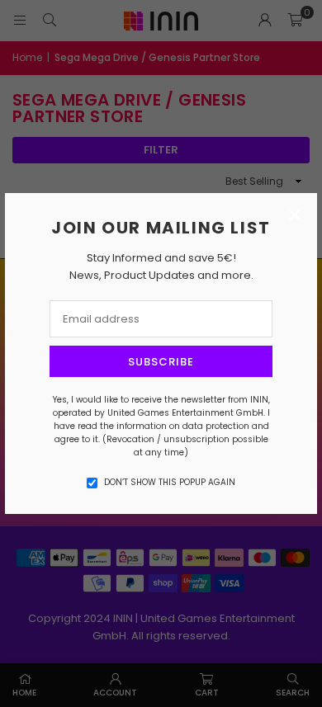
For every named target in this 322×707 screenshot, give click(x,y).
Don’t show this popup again (169, 482)
